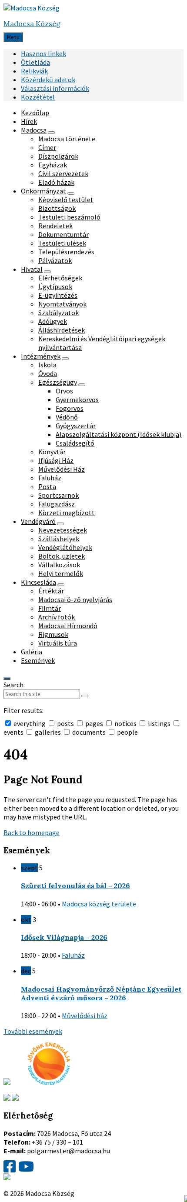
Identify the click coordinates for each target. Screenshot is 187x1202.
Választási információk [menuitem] (55, 88)
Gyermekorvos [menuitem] (77, 399)
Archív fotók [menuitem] (56, 617)
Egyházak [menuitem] (52, 164)
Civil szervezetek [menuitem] (63, 173)
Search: (14, 684)
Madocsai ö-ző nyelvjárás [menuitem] (75, 599)
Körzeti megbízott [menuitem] (66, 512)
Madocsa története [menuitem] (66, 138)
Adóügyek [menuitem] (52, 321)
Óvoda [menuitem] (47, 373)
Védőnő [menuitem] (67, 417)
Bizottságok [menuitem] (57, 208)
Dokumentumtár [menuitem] (63, 234)
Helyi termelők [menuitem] (60, 573)
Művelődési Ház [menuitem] (61, 469)
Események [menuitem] (38, 660)
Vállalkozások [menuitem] (59, 564)
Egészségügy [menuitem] (57, 382)
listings (159, 723)
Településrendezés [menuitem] (66, 251)
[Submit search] (84, 696)
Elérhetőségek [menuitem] (60, 277)
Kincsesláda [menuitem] (38, 582)
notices (125, 723)
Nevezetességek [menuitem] (62, 530)
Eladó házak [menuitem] (56, 182)
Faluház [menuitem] (49, 477)
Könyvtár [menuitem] (52, 451)
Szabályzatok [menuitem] (58, 312)
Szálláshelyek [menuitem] (58, 538)
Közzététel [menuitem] (38, 97)
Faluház (73, 955)
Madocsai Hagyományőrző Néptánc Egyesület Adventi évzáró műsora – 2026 (101, 993)
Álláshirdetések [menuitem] (61, 330)
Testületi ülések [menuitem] (62, 243)
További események (32, 1031)
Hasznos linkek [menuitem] (43, 53)
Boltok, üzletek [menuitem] (61, 556)
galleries (47, 732)
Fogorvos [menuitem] (69, 408)
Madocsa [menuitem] (34, 130)
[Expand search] (6, 678)
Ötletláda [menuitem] (35, 62)
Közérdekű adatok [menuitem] (48, 79)
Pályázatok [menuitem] (55, 260)
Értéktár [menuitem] (51, 590)
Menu (13, 37)
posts (65, 723)
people (127, 732)
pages (94, 723)
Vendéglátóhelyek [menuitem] (65, 547)
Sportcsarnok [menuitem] (58, 495)
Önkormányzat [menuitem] (43, 190)
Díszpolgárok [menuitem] (58, 156)
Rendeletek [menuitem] (55, 225)
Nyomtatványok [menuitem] (62, 304)
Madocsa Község (31, 23)
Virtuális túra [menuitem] (57, 643)
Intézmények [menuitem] (40, 356)
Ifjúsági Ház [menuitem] (55, 460)
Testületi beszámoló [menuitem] (69, 217)
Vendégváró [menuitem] (38, 521)
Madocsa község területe (99, 903)
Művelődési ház (84, 1015)
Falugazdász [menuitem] (56, 503)
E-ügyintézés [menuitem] (57, 295)
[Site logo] (31, 7)
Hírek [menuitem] (29, 121)
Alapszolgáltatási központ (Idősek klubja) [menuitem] (118, 434)
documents (89, 732)
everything (29, 723)
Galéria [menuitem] (31, 651)
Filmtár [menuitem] (49, 608)
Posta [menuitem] (47, 486)
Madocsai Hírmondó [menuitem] (67, 625)
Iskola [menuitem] (47, 364)
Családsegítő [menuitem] (75, 443)
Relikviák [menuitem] (34, 71)
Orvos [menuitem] (64, 390)
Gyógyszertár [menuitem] (76, 425)
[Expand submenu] (51, 132)
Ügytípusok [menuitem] (55, 286)
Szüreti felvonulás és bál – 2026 (75, 885)
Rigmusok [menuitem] (53, 634)
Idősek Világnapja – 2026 (64, 937)
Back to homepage (31, 832)
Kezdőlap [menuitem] (35, 112)
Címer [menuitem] (47, 147)
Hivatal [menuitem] (32, 269)
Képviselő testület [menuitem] (66, 199)
